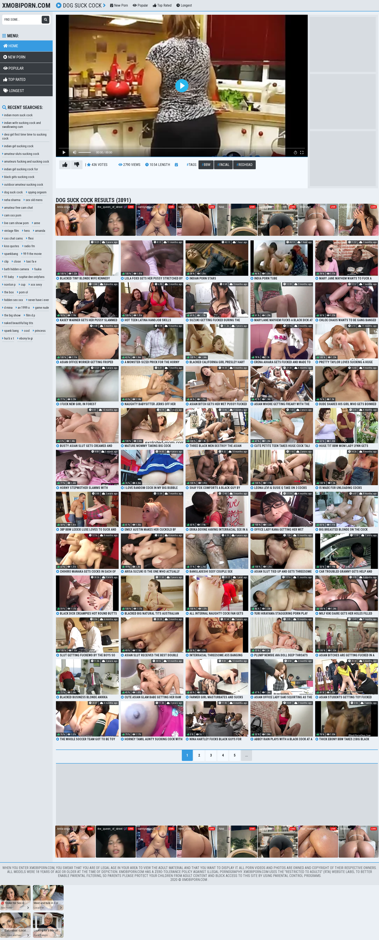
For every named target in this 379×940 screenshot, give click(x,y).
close (17, 261)
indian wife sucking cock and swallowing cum (21, 125)
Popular (142, 5)
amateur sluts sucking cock (21, 154)
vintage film (11, 231)
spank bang (11, 331)
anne (36, 223)
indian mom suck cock (18, 115)
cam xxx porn (12, 215)
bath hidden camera (16, 269)
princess (40, 331)
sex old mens (34, 200)
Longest (186, 5)
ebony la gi (26, 338)
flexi (30, 238)
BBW (206, 165)
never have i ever (38, 300)
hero (26, 231)
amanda (39, 231)
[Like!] (65, 164)
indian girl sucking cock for (21, 169)
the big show (12, 315)
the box (9, 292)
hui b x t (9, 338)
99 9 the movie (32, 254)
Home (13, 46)
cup (22, 285)
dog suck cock (13, 192)
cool (26, 331)
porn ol (23, 292)
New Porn (120, 5)
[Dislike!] (76, 164)
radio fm (29, 246)
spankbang (11, 254)
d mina (8, 308)
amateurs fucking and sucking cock (26, 161)
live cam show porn (16, 223)
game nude (41, 308)
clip (6, 261)
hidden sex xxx (13, 300)
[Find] (45, 20)
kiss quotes (11, 246)
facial (223, 165)
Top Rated (164, 5)
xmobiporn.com (26, 5)
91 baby (9, 277)
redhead (244, 165)
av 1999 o (23, 308)
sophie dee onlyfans (31, 277)
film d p (30, 315)
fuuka (37, 269)
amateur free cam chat (18, 208)
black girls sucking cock (19, 177)
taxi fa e (30, 261)
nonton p (10, 285)
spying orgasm (36, 192)
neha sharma (12, 200)
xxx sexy (36, 285)
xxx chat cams (13, 238)
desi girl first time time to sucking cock (24, 136)
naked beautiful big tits (18, 323)
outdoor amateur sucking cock (23, 185)
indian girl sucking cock (19, 146)
